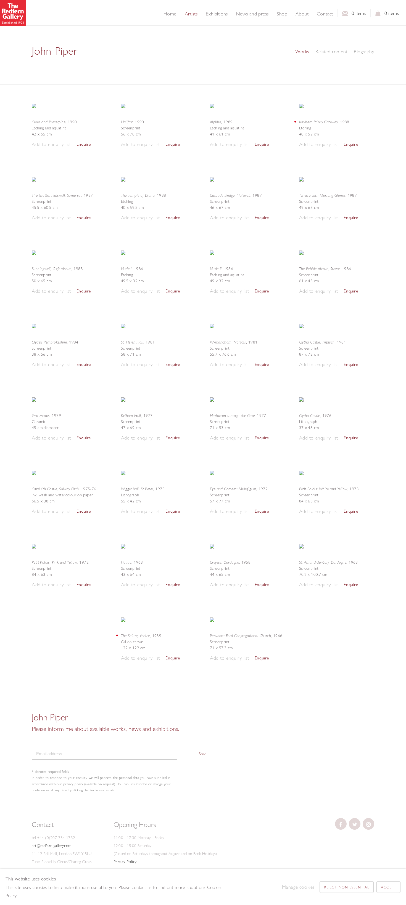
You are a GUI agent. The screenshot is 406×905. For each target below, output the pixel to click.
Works (302, 52)
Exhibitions (217, 14)
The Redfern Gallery (13, 13)
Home (170, 14)
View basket (378, 15)
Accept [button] (388, 887)
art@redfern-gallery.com (51, 845)
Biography (364, 52)
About (302, 14)
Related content (331, 52)
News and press (252, 14)
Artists (191, 14)
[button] (51, 144)
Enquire (84, 144)
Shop (282, 14)
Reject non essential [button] (346, 887)
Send (203, 753)
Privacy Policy (125, 861)
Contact (325, 14)
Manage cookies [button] (298, 887)
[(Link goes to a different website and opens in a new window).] (341, 824)
